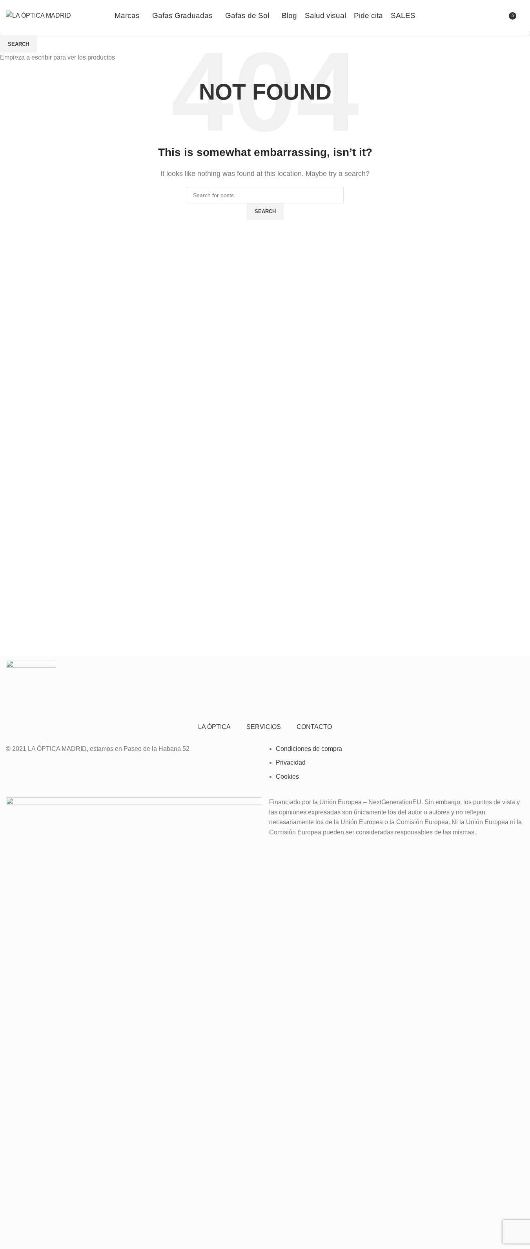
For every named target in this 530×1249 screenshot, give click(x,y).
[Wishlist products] (484, 16)
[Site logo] (38, 15)
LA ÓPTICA (214, 726)
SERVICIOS (263, 726)
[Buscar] (524, 16)
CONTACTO (314, 726)
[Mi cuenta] (498, 16)
